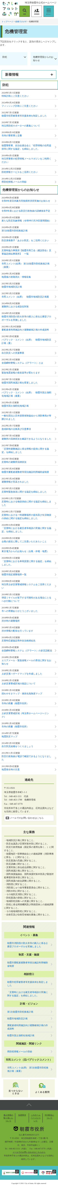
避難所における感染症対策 (15, 306)
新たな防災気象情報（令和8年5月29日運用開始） (26, 220)
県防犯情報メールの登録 (14, 182)
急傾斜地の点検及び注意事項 (16, 429)
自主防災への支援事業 (13, 353)
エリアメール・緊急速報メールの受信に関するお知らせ (26, 662)
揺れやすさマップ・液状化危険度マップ (22, 693)
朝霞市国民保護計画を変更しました (20, 383)
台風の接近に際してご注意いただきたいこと (24, 541)
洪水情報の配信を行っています (17, 631)
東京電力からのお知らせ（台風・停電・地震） (25, 551)
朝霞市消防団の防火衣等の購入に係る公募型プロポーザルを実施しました (26, 318)
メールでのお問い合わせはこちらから (29, 1152)
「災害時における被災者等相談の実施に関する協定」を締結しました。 (26, 530)
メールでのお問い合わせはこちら (27, 818)
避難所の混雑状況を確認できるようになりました (26, 439)
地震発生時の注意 (11, 769)
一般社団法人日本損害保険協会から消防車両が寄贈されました (26, 417)
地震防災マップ (9, 736)
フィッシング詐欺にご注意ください (20, 106)
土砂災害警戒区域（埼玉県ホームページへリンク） (25, 715)
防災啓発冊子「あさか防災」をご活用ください (25, 240)
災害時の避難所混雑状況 (14, 462)
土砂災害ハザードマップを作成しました (22, 674)
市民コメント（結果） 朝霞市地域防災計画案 (25, 297)
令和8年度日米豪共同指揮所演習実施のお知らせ (26, 201)
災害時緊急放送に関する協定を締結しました (24, 492)
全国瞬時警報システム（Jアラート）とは (22, 363)
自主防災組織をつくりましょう (17, 746)
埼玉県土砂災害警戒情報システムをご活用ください (26, 586)
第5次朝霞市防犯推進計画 (15, 230)
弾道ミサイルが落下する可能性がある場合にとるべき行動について (26, 599)
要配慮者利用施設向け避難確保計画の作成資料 (25, 330)
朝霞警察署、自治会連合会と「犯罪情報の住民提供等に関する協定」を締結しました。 (26, 147)
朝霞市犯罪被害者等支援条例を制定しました (24, 116)
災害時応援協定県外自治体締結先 (18, 640)
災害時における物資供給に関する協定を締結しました (26, 503)
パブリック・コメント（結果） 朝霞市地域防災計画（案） (26, 341)
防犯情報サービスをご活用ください (20, 172)
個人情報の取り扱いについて (8, 1118)
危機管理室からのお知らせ (43, 59)
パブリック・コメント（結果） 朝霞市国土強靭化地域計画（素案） (26, 394)
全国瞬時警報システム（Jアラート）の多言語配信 (27, 650)
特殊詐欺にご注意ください (15, 96)
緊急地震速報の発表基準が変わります (21, 373)
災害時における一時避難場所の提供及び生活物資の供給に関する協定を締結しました (26, 517)
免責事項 (22, 1115)
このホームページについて (35, 1118)
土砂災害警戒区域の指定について (18, 683)
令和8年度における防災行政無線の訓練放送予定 (26, 211)
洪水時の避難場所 (11, 621)
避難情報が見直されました (15, 482)
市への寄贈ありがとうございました (20, 611)
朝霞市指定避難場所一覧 (14, 574)
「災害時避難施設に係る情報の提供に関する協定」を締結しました (25, 450)
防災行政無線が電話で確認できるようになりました (26, 758)
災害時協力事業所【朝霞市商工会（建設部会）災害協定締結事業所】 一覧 (26, 252)
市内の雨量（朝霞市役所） (15, 703)
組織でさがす (21, 21)
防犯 (4, 57)
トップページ (7, 21)
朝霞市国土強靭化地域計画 (15, 406)
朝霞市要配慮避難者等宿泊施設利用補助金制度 (25, 472)
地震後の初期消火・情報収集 (16, 277)
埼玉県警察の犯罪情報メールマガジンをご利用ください (26, 160)
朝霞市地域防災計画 (12, 287)
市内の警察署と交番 (12, 135)
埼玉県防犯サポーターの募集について (21, 126)
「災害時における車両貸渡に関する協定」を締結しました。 (26, 563)
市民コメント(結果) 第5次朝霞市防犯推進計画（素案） (25, 265)
